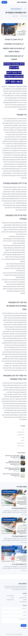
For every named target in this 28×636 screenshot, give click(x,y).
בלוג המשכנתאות (20, 432)
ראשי (25, 9)
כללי (23, 429)
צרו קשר (4, 2)
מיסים (23, 437)
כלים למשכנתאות (20, 443)
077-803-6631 (14, 82)
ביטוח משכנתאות (20, 435)
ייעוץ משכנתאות (21, 446)
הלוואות (22, 440)
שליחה (23, 625)
